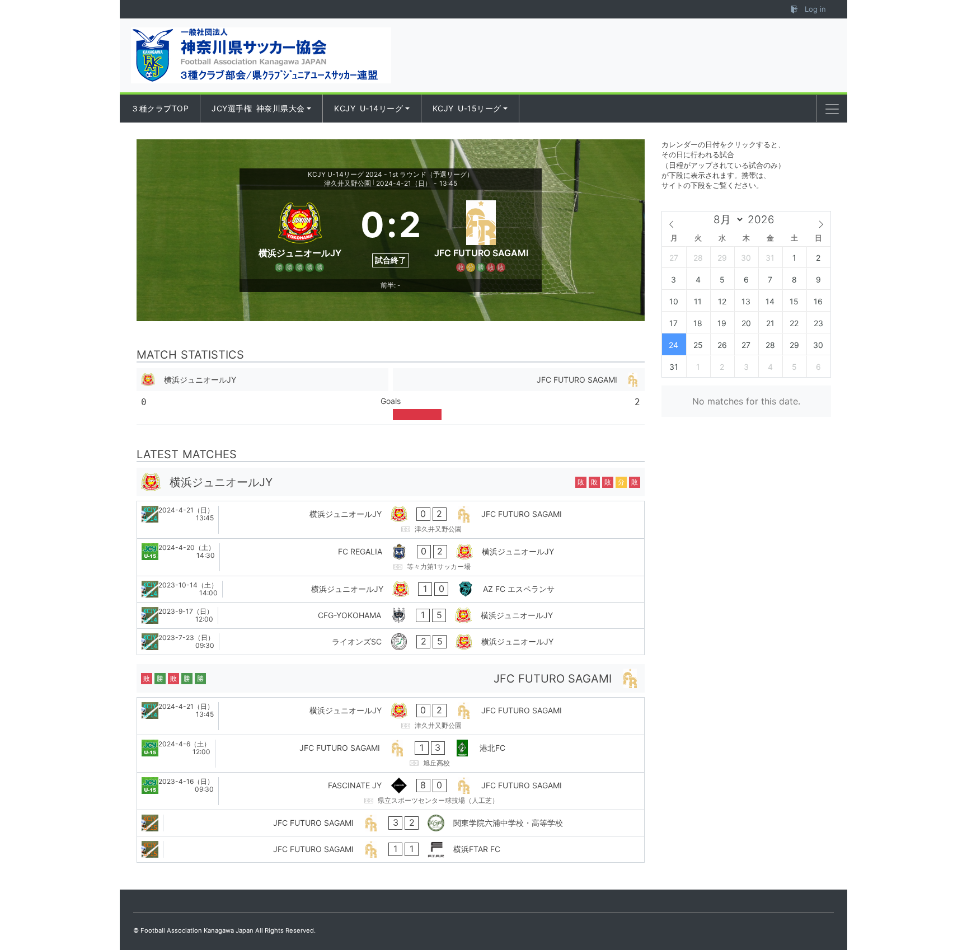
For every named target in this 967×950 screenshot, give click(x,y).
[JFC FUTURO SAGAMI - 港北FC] (390, 753)
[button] (832, 109)
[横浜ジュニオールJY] (300, 234)
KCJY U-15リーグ (467, 108)
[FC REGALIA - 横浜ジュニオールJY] (390, 557)
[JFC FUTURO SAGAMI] (481, 234)
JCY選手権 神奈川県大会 (258, 108)
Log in (814, 8)
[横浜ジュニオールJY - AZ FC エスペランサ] (390, 589)
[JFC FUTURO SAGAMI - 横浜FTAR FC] (390, 849)
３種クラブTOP (160, 108)
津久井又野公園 (347, 183)
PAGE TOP (935, 911)
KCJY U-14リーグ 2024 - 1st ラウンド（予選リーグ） (390, 174)
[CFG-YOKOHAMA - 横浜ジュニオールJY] (390, 615)
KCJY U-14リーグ (368, 108)
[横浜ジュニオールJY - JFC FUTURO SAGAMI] (390, 519)
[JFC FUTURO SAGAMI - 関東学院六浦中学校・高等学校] (390, 823)
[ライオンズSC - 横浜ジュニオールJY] (390, 642)
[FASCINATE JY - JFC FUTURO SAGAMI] (390, 791)
